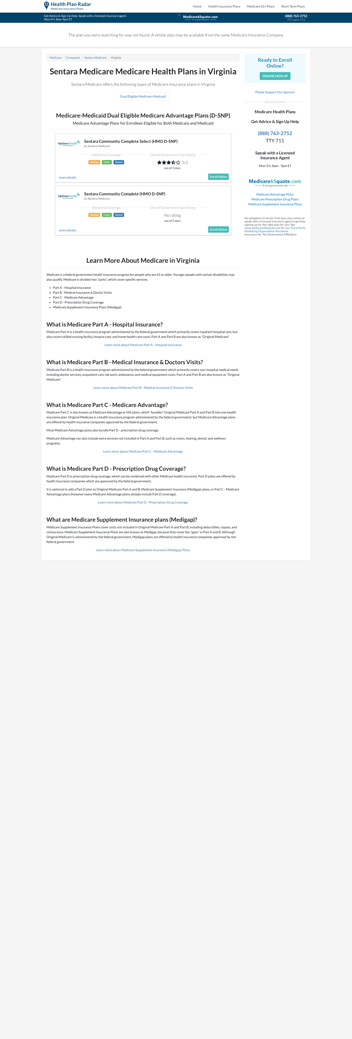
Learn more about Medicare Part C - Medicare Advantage (143, 451)
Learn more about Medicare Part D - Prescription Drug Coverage (143, 502)
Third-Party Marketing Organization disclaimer (274, 229)
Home (197, 6)
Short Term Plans (293, 6)
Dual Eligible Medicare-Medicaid (143, 96)
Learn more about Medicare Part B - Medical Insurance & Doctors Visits (143, 387)
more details (67, 177)
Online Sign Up (275, 76)
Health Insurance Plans (224, 6)
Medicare (56, 57)
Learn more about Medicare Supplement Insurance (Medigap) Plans (143, 550)
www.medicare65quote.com (262, 228)
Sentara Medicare (95, 57)
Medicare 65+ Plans (261, 6)
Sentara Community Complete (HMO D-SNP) (124, 193)
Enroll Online (218, 176)
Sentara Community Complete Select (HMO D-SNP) (131, 141)
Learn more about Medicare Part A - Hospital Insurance (143, 345)
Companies (73, 57)
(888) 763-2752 (296, 16)
